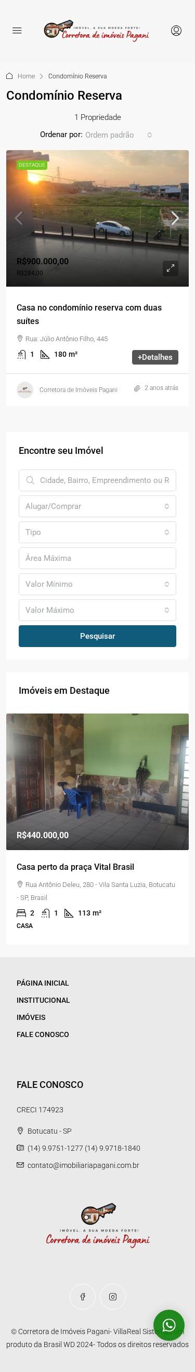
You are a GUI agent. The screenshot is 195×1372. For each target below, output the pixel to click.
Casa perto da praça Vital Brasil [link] (75, 867)
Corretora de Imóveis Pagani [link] (79, 390)
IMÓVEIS (31, 1017)
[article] (97, 829)
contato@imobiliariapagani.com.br (83, 1165)
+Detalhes (155, 357)
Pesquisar (97, 636)
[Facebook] (83, 1297)
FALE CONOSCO (43, 1034)
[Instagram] (113, 1297)
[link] (97, 218)
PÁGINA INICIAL (43, 983)
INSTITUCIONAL (43, 1000)
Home (26, 76)
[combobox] (119, 135)
